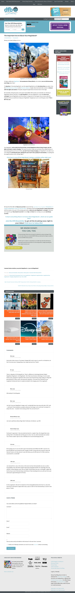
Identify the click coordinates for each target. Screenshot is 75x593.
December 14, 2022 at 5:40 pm (15, 357)
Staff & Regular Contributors (57, 561)
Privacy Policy (54, 565)
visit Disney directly (61, 581)
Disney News (20, 272)
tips (20, 276)
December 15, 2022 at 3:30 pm (15, 390)
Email (8, 527)
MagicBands (16, 276)
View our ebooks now (8, 571)
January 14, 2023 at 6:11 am (15, 430)
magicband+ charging (8, 276)
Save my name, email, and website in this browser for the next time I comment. (24, 541)
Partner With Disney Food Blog (57, 568)
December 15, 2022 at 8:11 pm (15, 402)
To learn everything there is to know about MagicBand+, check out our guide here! (29, 217)
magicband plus (39, 275)
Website (8, 533)
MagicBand (33, 275)
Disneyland (17, 275)
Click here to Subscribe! (33, 223)
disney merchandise (13, 272)
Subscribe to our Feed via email (58, 590)
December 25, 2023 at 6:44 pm (15, 481)
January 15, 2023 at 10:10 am (15, 445)
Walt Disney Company (62, 576)
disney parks (26, 272)
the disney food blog (8, 7)
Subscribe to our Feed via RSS (57, 588)
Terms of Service (54, 566)
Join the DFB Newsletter (15, 221)
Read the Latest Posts (9, 19)
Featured (31, 272)
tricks (22, 276)
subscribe (36, 544)
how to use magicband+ (26, 275)
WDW (25, 276)
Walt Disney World (37, 272)
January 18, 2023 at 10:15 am (15, 463)
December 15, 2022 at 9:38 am (15, 371)
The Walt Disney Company (56, 580)
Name (8, 521)
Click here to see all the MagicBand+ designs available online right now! (29, 157)
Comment (9, 506)
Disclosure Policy (54, 563)
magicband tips (46, 275)
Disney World (12, 275)
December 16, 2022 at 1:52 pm (15, 418)
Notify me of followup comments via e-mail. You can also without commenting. (28, 544)
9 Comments (15, 37)
